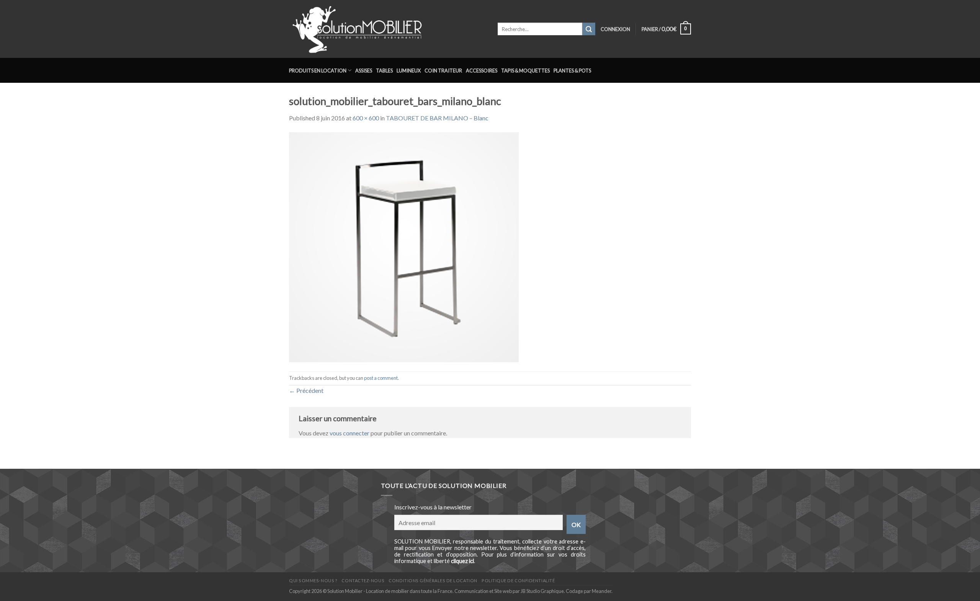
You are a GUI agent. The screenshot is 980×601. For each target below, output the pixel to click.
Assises (363, 70)
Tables (384, 70)
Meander (601, 591)
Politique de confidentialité (518, 580)
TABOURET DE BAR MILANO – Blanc (437, 118)
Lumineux (409, 70)
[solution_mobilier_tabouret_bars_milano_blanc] (404, 246)
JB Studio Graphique (542, 591)
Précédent (306, 390)
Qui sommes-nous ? (313, 580)
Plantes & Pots (572, 70)
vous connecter (349, 433)
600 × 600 (366, 118)
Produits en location (317, 70)
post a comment (381, 378)
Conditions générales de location (433, 580)
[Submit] (588, 29)
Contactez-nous (362, 580)
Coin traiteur (443, 70)
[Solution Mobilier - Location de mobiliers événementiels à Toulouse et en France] (387, 29)
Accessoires (481, 70)
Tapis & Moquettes (525, 70)
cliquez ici (462, 561)
